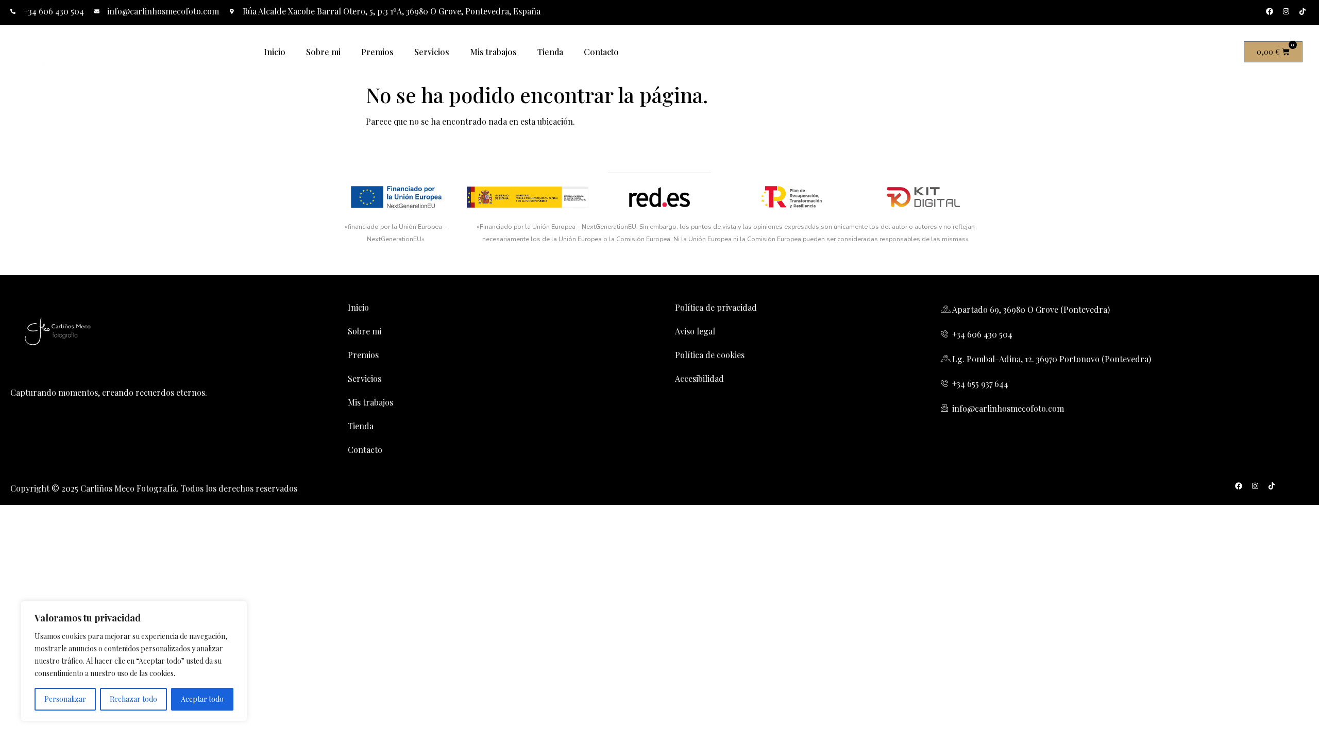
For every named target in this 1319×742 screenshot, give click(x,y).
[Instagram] (1286, 11)
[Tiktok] (1302, 11)
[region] (134, 661)
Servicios (431, 51)
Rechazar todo (133, 699)
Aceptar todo (202, 699)
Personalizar (65, 699)
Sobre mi (323, 51)
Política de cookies (710, 354)
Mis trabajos (493, 51)
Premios (377, 51)
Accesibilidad (699, 378)
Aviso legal (695, 331)
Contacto (601, 51)
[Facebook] (1269, 11)
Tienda (550, 51)
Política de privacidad (716, 307)
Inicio (274, 51)
